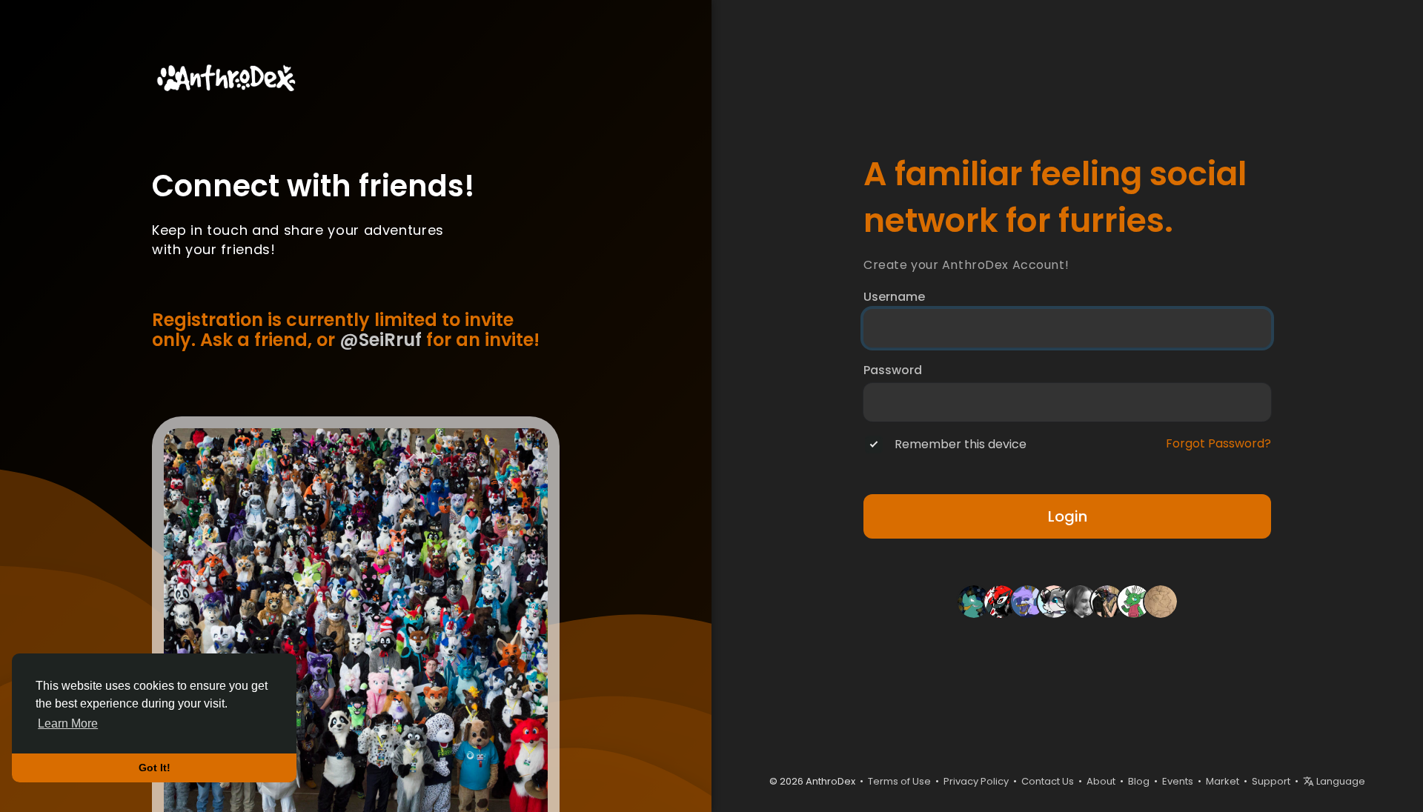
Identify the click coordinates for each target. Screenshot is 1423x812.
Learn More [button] (68, 723)
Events (1177, 781)
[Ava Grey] (1160, 600)
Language (1339, 781)
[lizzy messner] (1107, 600)
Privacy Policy (976, 781)
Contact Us (1047, 781)
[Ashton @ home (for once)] (1134, 600)
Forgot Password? (1218, 444)
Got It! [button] (154, 767)
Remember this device (960, 444)
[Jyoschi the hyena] (974, 600)
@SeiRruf (380, 339)
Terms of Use (899, 781)
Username (894, 297)
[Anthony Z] (1054, 600)
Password (892, 370)
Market (1222, 781)
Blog (1139, 781)
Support (1271, 781)
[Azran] (1000, 600)
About (1101, 781)
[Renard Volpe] (1080, 600)
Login (1067, 516)
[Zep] (1027, 600)
